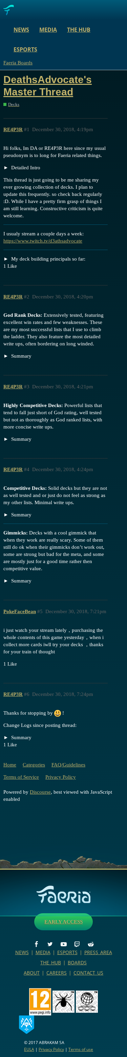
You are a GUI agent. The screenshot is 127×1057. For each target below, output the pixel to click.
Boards (77, 962)
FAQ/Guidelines (68, 764)
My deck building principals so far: (47, 259)
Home (9, 764)
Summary (20, 356)
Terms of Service (21, 777)
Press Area (98, 952)
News (21, 29)
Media (48, 29)
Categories (34, 764)
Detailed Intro (25, 167)
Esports (25, 49)
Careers (56, 972)
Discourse (40, 792)
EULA (29, 1049)
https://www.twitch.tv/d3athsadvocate (42, 241)
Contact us (88, 972)
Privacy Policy (60, 777)
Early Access (63, 921)
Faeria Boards (18, 62)
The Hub (78, 29)
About (32, 972)
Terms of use (80, 1049)
